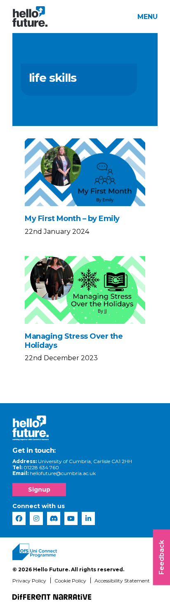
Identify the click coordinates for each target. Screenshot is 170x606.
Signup (39, 489)
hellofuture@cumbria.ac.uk (63, 473)
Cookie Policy (70, 580)
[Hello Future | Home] (29, 16)
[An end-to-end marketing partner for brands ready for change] (51, 597)
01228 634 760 (41, 467)
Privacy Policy (29, 580)
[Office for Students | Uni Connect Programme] (34, 552)
